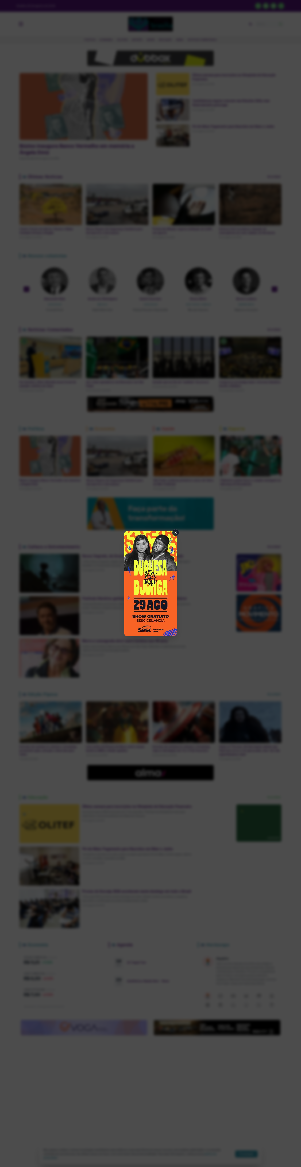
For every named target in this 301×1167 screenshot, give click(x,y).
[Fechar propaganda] (175, 532)
